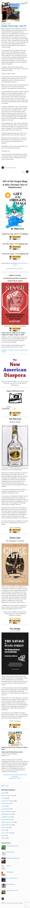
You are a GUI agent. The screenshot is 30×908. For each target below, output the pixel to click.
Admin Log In (5, 785)
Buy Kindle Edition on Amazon (15, 268)
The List (8, 866)
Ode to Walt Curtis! (11, 878)
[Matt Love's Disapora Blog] (15, 380)
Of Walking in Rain (6, 817)
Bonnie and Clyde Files (8, 795)
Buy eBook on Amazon (15, 778)
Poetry (3, 830)
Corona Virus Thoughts (8, 801)
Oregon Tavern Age (7, 825)
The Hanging (9, 872)
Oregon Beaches (6, 819)
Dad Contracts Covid (9, 167)
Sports (3, 835)
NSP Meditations (6, 814)
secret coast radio (7, 833)
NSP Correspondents (7, 811)
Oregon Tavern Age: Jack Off (14, 26)
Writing (3, 838)
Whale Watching (10, 884)
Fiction (3, 806)
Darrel (25, 172)
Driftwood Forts (6, 803)
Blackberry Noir (10, 852)
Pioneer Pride (5, 827)
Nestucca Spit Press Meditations (11, 903)
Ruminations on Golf (12, 890)
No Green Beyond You (12, 846)
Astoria (4, 793)
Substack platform (12, 383)
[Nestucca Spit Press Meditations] (15, 7)
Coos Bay (4, 798)
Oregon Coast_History (8, 822)
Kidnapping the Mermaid (12, 858)
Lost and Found (6, 809)
